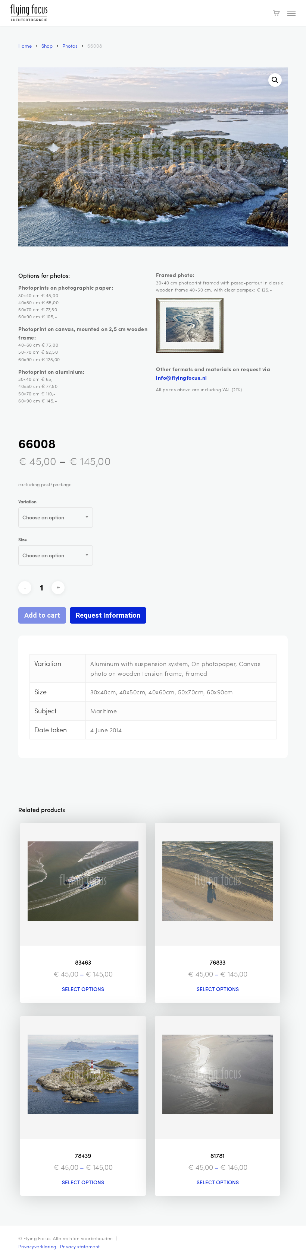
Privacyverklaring (37, 1246)
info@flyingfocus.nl (181, 377)
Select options (83, 989)
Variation (27, 501)
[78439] (83, 1077)
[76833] (217, 884)
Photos (70, 45)
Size (22, 539)
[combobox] (55, 517)
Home (25, 45)
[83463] (83, 884)
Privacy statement (80, 1246)
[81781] (217, 1077)
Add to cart (42, 615)
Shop (47, 45)
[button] (291, 13)
